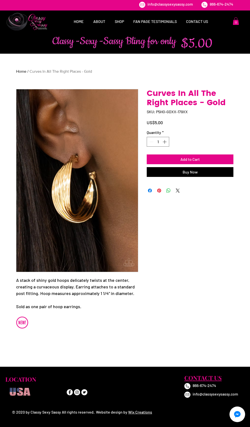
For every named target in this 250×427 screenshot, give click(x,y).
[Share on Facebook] (150, 190)
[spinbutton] (158, 141)
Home (21, 71)
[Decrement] (150, 141)
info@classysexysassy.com (170, 4)
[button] (236, 21)
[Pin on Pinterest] (159, 190)
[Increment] (165, 141)
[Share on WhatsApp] (168, 190)
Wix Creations (140, 412)
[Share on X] (178, 190)
